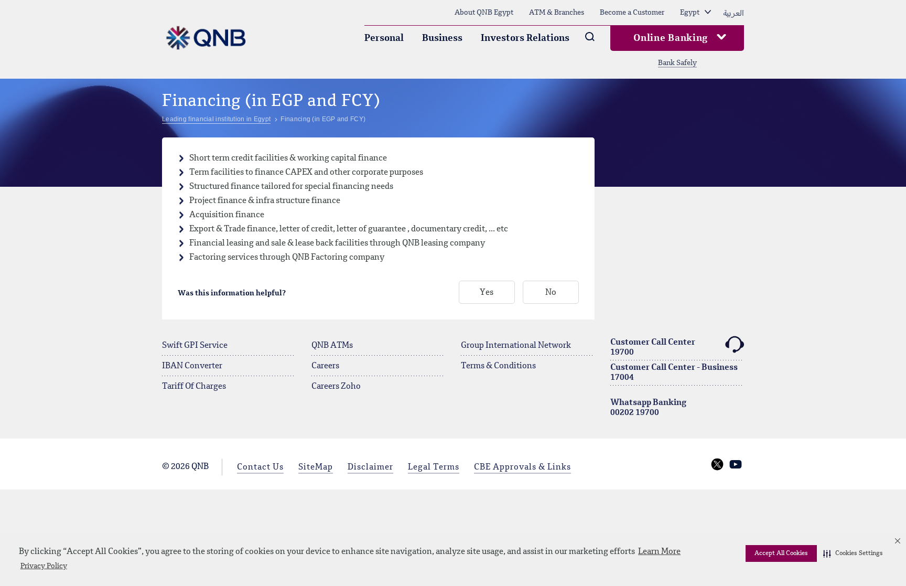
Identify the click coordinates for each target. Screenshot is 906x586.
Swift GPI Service (195, 346)
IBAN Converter (192, 366)
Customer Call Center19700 (652, 347)
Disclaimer (370, 467)
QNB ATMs (332, 346)
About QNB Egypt (484, 12)
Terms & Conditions (498, 366)
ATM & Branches (556, 12)
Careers (325, 366)
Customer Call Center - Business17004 (674, 373)
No (550, 293)
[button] (853, 553)
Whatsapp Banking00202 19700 (648, 408)
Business (442, 38)
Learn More (659, 552)
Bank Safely (677, 63)
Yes (486, 293)
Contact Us (260, 467)
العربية (733, 12)
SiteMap (315, 467)
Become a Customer (632, 12)
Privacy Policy (43, 566)
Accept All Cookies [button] (781, 553)
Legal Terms (433, 467)
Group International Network (516, 346)
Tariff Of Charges (194, 386)
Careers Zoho (336, 386)
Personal (384, 38)
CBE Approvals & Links (522, 467)
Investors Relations (525, 38)
